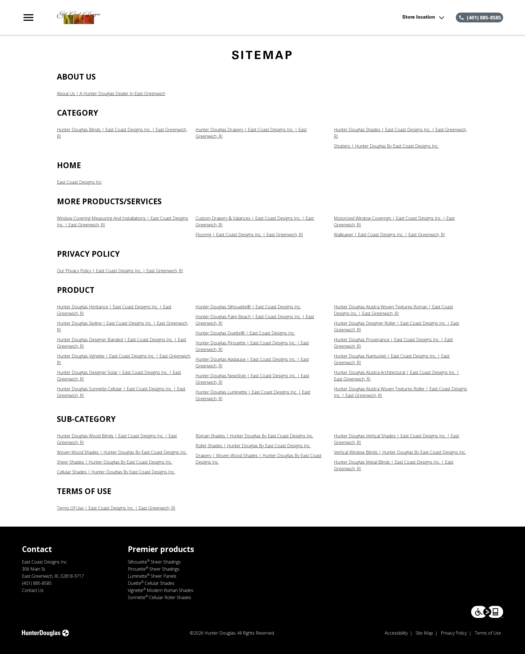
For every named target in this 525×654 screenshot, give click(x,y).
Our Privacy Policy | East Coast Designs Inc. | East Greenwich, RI (120, 271)
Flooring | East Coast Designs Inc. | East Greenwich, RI (249, 235)
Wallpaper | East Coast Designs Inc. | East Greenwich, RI (389, 235)
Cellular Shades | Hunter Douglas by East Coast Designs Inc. (116, 472)
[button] (28, 17)
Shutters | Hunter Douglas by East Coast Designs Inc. (386, 146)
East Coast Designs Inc (79, 182)
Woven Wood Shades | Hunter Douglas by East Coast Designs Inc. (122, 452)
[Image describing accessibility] (487, 611)
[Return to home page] (135, 17)
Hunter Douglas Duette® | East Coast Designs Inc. (245, 333)
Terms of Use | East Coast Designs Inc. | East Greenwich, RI (116, 508)
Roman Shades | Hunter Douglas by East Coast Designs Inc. (254, 436)
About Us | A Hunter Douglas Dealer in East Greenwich (111, 93)
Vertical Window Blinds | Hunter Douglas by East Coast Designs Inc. (400, 452)
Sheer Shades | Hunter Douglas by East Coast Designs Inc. (114, 462)
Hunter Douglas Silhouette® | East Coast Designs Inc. (248, 307)
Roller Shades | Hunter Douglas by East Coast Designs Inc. (253, 446)
